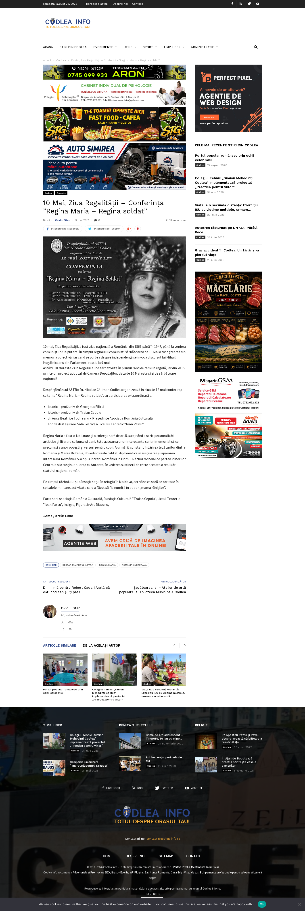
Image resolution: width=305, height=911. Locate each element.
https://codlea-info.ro (74, 615)
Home (108, 856)
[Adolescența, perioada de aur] (130, 763)
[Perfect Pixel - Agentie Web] (228, 130)
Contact (137, 3)
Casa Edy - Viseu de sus (184, 872)
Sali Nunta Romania (157, 872)
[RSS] (240, 4)
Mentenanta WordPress (205, 867)
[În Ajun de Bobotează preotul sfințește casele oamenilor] (206, 764)
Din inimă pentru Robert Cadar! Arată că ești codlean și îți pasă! (76, 590)
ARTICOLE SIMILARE (59, 645)
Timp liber (171, 47)
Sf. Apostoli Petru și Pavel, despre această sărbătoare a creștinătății (242, 738)
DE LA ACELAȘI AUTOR (101, 645)
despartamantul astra (78, 565)
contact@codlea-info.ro (163, 838)
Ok (262, 904)
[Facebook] (232, 4)
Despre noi (120, 3)
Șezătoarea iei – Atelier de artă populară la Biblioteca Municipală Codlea (152, 590)
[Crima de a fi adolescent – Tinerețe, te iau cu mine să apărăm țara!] (130, 741)
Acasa (48, 47)
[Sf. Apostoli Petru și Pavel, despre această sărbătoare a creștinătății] (206, 741)
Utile (128, 47)
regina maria (107, 565)
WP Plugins (136, 872)
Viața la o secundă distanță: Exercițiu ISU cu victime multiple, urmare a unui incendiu (163, 693)
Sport (148, 47)
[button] (256, 47)
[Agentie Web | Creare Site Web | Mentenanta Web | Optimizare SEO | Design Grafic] (114, 554)
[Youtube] (257, 4)
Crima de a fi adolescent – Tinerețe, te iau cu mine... (164, 736)
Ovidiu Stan (62, 220)
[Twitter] (249, 4)
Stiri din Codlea (73, 47)
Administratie (202, 47)
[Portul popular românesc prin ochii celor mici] (65, 670)
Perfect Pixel (180, 867)
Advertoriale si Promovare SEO (91, 872)
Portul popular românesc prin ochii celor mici (63, 691)
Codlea (48, 193)
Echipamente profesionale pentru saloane (225, 872)
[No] (299, 904)
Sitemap (166, 856)
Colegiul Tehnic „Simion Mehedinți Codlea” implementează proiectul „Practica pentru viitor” (108, 694)
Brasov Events (119, 872)
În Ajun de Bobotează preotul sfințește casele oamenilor (239, 762)
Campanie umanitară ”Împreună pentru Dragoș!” (89, 763)
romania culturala (134, 565)
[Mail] (70, 629)
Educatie (61, 193)
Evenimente (103, 47)
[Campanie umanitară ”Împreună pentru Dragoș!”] (54, 768)
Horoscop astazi (97, 3)
